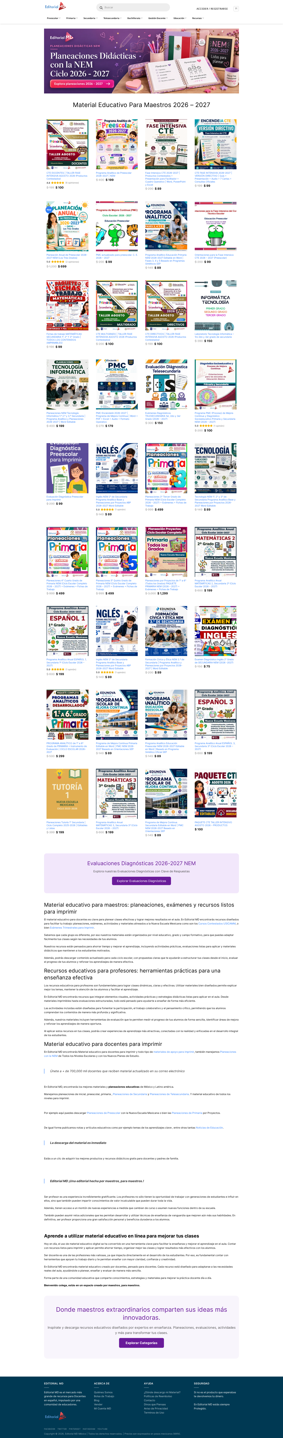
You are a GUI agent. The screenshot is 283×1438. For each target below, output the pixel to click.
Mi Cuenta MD (102, 1408)
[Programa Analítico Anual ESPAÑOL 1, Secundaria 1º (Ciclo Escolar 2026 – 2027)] (67, 631)
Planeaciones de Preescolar (103, 1112)
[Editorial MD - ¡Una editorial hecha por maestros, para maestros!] (55, 6)
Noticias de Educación (209, 1127)
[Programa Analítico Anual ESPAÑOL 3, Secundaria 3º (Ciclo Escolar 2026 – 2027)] (216, 715)
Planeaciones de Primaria (187, 1112)
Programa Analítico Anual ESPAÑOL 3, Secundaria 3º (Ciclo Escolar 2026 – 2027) (215, 746)
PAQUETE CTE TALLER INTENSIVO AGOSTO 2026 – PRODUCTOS (213, 824)
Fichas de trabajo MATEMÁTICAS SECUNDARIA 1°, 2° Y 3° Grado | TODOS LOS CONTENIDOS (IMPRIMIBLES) (64, 338)
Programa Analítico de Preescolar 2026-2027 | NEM (114, 174)
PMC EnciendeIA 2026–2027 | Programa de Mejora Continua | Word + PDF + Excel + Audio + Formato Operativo (117, 417)
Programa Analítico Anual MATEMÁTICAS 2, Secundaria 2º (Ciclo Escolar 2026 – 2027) (215, 583)
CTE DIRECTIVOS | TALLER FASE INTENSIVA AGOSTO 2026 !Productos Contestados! (165, 336)
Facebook (49, 1429)
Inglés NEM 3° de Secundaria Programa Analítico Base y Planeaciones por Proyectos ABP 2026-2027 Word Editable (113, 664)
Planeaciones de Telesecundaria (169, 1094)
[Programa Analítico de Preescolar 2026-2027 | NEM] (117, 144)
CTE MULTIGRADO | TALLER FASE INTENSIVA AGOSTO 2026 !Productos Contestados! (116, 336)
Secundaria (89, 18)
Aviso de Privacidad (156, 1408)
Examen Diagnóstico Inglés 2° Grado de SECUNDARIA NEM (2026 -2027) (214, 661)
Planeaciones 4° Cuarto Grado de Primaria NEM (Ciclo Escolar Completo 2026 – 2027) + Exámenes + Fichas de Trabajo (67, 585)
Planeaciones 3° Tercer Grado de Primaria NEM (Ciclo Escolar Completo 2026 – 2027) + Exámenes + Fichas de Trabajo (165, 501)
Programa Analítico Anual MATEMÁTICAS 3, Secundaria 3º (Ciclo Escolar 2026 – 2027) (116, 825)
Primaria (70, 18)
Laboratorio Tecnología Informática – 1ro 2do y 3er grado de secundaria (214, 335)
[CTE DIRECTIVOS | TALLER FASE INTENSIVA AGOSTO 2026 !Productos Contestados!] (166, 305)
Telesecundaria (111, 18)
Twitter (62, 1429)
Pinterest (75, 1429)
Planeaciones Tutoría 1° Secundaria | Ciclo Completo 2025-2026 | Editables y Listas (67, 825)
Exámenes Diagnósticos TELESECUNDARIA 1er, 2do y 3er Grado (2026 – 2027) (162, 416)
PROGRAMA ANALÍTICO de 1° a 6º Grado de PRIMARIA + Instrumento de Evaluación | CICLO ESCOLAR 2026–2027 (67, 747)
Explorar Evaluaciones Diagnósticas (141, 881)
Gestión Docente (157, 18)
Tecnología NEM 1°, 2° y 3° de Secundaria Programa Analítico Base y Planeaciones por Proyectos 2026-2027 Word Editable (215, 501)
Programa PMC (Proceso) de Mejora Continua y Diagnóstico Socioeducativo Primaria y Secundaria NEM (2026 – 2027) (215, 417)
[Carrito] (236, 8)
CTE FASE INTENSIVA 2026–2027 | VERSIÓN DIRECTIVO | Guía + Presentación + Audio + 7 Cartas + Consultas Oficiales (213, 177)
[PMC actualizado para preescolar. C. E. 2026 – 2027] (117, 226)
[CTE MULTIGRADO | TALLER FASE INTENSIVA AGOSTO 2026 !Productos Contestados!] (117, 305)
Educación (179, 18)
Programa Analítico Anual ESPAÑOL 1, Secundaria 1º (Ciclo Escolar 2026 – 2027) (66, 662)
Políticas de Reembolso (158, 1396)
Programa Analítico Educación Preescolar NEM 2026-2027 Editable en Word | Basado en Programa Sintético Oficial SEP (164, 747)
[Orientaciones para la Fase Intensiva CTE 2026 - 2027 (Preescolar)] (216, 226)
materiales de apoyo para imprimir (173, 1051)
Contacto (149, 1400)
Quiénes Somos (103, 1392)
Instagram (89, 1429)
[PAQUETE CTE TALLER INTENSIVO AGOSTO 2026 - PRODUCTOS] (216, 794)
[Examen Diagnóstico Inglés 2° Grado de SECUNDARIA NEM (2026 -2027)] (216, 631)
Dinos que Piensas (155, 1404)
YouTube (102, 1429)
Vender (98, 1404)
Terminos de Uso (154, 1412)
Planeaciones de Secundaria (130, 1094)
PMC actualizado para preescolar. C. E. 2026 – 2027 (117, 256)
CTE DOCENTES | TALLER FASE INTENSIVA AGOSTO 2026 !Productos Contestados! (67, 175)
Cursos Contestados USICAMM (217, 923)
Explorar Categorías (141, 1343)
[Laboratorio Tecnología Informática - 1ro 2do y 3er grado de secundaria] (216, 305)
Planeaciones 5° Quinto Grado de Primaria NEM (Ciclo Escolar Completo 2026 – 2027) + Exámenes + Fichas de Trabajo (116, 585)
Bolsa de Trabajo (104, 1396)
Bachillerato (133, 18)
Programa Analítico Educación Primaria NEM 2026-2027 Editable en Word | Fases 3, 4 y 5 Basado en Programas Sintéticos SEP (166, 259)
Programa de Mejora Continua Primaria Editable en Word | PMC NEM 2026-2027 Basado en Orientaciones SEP (116, 746)
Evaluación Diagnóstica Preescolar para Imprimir (65, 498)
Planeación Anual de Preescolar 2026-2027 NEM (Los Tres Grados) (67, 256)
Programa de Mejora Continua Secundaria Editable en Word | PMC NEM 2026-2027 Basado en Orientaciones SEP (164, 826)
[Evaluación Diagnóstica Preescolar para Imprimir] (67, 468)
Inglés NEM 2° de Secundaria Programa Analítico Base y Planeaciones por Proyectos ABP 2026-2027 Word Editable (113, 501)
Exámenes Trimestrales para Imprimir (72, 927)
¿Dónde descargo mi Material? (162, 1392)
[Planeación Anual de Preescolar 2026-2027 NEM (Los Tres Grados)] (67, 226)
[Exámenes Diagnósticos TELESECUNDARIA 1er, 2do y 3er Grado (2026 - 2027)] (166, 384)
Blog (96, 1400)
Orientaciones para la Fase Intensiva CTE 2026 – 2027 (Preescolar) (214, 256)
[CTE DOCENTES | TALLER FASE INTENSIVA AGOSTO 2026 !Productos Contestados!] (67, 144)
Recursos (197, 18)
